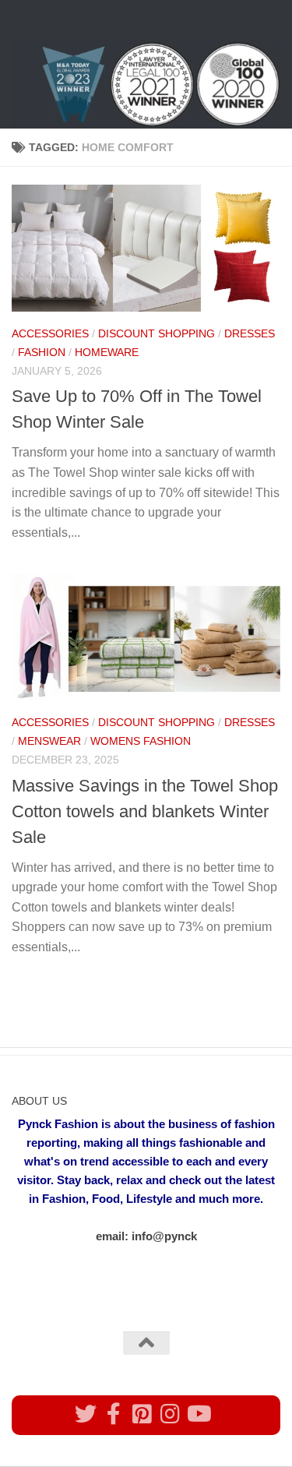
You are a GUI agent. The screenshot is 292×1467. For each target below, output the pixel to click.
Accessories (50, 333)
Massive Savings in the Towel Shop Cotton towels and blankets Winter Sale (145, 811)
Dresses (249, 333)
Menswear (49, 741)
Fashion (41, 352)
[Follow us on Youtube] (198, 1414)
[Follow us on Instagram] (170, 1414)
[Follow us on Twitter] (86, 1414)
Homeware (107, 352)
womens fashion (140, 741)
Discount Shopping (156, 333)
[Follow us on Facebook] (114, 1414)
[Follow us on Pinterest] (142, 1414)
